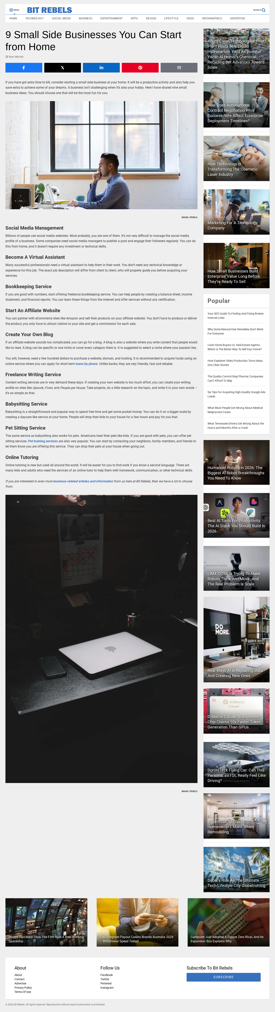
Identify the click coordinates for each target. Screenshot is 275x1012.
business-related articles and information (83, 481)
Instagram (107, 987)
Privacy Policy (23, 987)
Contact (19, 979)
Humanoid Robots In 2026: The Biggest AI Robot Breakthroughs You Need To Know (236, 473)
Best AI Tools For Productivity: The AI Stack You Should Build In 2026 (236, 525)
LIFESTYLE (171, 18)
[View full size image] (101, 155)
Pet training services (43, 441)
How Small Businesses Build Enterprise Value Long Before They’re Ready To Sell (234, 276)
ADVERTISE (237, 18)
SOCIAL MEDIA (61, 18)
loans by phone (87, 364)
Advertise (20, 983)
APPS (134, 18)
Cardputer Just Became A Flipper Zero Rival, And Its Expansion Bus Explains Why (227, 939)
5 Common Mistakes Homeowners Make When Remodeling (231, 826)
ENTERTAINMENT (111, 18)
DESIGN (151, 18)
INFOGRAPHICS (212, 18)
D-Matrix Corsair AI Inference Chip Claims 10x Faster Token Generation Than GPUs (234, 721)
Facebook (106, 975)
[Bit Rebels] (47, 11)
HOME (13, 18)
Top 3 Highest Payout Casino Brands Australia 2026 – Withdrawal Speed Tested (136, 939)
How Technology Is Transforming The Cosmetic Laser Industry (233, 169)
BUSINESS (85, 18)
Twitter (104, 979)
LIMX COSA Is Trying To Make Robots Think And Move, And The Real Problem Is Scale (234, 578)
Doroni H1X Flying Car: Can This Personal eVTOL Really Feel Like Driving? (237, 775)
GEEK (190, 18)
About (18, 975)
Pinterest (106, 983)
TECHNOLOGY (34, 18)
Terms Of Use (22, 991)
